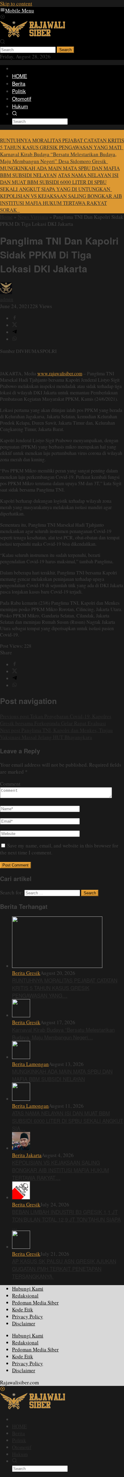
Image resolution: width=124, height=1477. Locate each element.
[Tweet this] (14, 325)
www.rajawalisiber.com (59, 373)
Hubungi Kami (27, 1288)
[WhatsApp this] (14, 339)
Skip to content (16, 3)
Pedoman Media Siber (35, 1302)
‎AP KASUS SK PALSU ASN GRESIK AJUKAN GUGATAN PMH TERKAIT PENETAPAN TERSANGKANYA (64, 1268)
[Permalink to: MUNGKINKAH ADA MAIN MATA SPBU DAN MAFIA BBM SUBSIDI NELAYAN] (21, 1057)
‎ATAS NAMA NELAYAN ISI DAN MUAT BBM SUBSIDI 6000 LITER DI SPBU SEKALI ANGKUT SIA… (67, 1120)
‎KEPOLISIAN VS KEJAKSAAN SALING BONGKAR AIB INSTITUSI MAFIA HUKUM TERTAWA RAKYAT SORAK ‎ (61, 202)
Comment (10, 783)
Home (6, 216)
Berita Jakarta (27, 1155)
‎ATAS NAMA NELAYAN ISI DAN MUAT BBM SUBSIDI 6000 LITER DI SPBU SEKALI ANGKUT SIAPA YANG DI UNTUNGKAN (59, 182)
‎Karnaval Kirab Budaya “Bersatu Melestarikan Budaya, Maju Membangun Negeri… (63, 1033)
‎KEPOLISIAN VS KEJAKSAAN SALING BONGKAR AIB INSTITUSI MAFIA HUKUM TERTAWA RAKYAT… (60, 1170)
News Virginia (33, 216)
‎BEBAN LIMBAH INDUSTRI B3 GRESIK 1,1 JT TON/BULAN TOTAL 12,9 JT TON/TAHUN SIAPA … (66, 1219)
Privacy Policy (27, 1316)
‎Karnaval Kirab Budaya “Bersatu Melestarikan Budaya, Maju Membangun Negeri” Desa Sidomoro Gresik (58, 158)
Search (65, 50)
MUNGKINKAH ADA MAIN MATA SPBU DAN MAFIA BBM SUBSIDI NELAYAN (62, 1075)
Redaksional (25, 1295)
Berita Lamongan (30, 1064)
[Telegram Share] (14, 332)
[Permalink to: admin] (6, 292)
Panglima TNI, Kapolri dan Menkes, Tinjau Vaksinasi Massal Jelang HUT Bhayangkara (56, 734)
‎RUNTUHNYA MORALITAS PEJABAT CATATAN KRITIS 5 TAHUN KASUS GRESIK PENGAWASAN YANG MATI (62, 144)
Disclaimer (23, 1323)
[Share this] (14, 318)
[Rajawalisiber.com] (32, 35)
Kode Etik (22, 1309)
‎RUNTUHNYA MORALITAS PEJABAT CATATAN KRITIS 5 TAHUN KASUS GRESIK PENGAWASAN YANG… (64, 987)
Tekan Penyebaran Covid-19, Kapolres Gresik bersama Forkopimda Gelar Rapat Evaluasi (55, 720)
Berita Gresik (26, 972)
